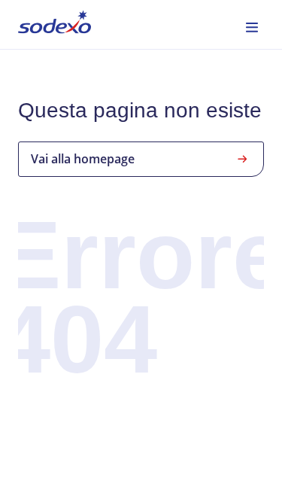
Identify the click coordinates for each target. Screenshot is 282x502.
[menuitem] (54, 24)
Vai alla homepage (83, 159)
